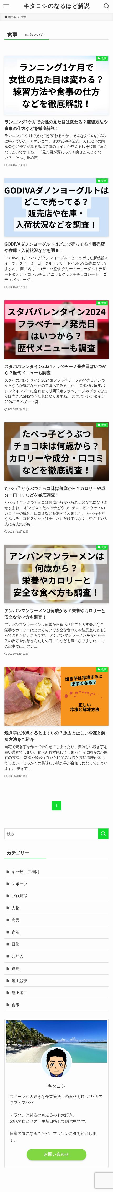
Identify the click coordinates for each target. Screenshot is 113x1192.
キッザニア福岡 (25, 871)
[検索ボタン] (106, 6)
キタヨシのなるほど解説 (57, 6)
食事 (15, 1005)
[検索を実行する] (103, 833)
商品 (15, 920)
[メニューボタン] (6, 6)
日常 (15, 944)
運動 (15, 968)
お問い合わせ (56, 1154)
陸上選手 (19, 992)
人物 (15, 908)
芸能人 (17, 956)
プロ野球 (19, 896)
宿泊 (15, 932)
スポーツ (19, 884)
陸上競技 (19, 980)
